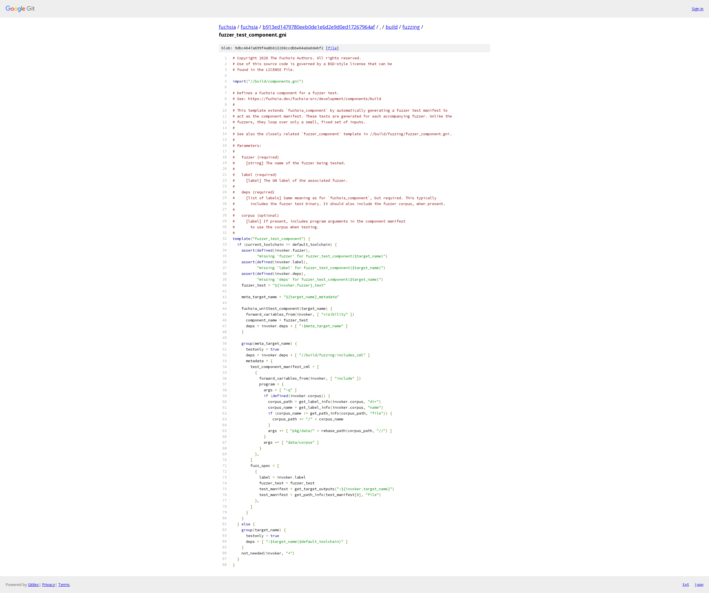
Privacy (48, 584)
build (392, 27)
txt (685, 584)
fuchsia (227, 27)
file (332, 48)
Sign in (697, 8)
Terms (64, 584)
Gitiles (33, 584)
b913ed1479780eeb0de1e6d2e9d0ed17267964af (319, 27)
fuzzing (411, 27)
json (699, 584)
